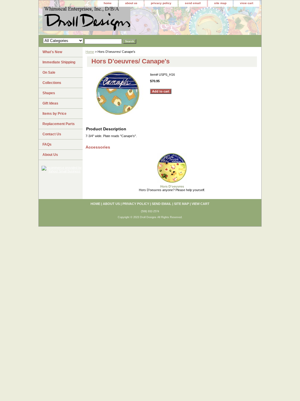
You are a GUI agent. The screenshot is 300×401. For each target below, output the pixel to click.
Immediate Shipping (58, 62)
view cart (246, 3)
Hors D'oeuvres (172, 186)
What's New (52, 52)
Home (90, 51)
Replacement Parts (58, 124)
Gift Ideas (50, 103)
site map (220, 3)
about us (131, 3)
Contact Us (51, 134)
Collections (51, 83)
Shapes (48, 93)
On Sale (48, 72)
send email (193, 3)
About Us (50, 155)
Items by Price (54, 114)
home (108, 3)
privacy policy (161, 3)
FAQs (47, 144)
